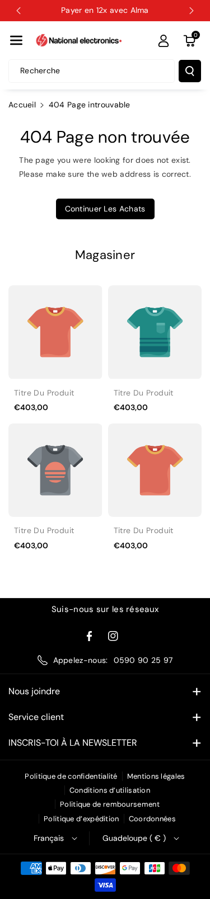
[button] (16, 40)
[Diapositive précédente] (18, 11)
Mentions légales (156, 776)
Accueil (22, 105)
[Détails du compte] (163, 41)
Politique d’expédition (81, 818)
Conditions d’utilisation (109, 790)
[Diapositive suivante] (191, 11)
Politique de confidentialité (71, 776)
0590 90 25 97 (143, 660)
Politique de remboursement (110, 804)
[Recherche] (190, 71)
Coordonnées (152, 818)
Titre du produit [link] (44, 393)
